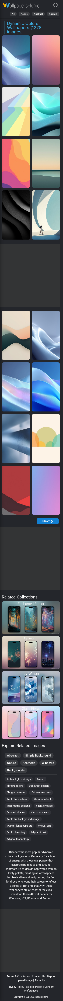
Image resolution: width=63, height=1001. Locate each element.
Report (51, 976)
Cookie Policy (34, 986)
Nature (24, 14)
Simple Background (38, 755)
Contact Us (38, 976)
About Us (40, 980)
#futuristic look (43, 799)
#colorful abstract (17, 799)
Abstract (38, 14)
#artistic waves (40, 812)
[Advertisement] (31, 275)
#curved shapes (16, 812)
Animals (53, 14)
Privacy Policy (16, 986)
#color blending (16, 832)
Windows (48, 763)
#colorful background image (23, 819)
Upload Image (24, 980)
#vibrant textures (41, 792)
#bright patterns (16, 792)
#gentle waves (44, 805)
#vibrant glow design (19, 779)
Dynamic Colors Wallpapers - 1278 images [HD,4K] (21, 6)
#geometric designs (18, 805)
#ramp (40, 779)
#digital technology (18, 839)
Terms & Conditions (18, 976)
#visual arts (44, 825)
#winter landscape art (19, 825)
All (13, 14)
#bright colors (15, 785)
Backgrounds (16, 770)
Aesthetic (29, 763)
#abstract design (39, 785)
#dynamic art (38, 832)
